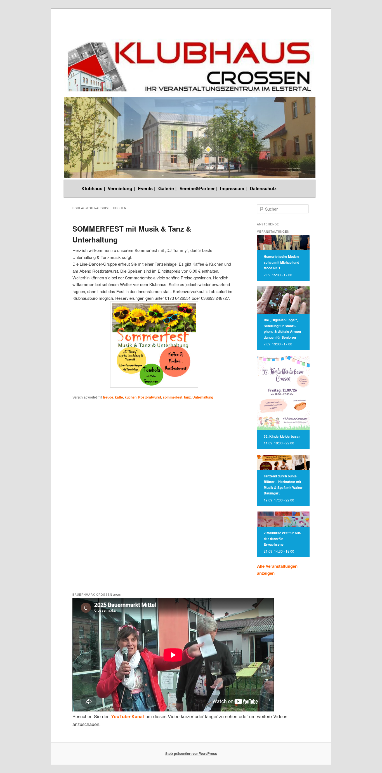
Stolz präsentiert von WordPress (191, 753)
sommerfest (172, 397)
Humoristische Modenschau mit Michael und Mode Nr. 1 (282, 262)
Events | (146, 188)
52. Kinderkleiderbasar (282, 436)
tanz (187, 397)
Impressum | (233, 188)
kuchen (130, 397)
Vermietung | (121, 188)
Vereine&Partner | (199, 188)
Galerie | (167, 188)
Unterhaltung (202, 397)
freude (108, 397)
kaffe (119, 397)
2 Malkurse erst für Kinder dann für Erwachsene (282, 538)
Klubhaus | (93, 188)
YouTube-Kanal (127, 716)
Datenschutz (263, 188)
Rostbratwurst (149, 397)
